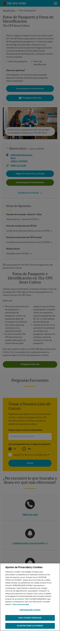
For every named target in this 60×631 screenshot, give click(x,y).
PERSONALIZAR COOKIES (30, 610)
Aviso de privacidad (21, 604)
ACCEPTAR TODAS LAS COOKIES (30, 626)
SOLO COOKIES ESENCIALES (30, 618)
